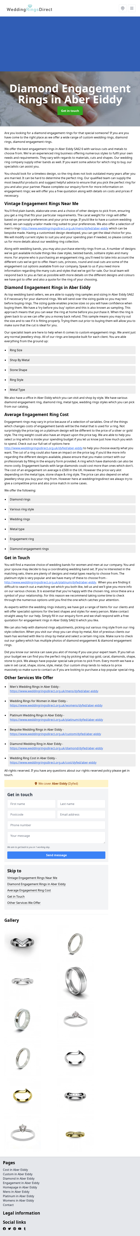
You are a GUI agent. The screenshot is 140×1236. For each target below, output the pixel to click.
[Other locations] (123, 8)
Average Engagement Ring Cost (29, 890)
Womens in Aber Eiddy (18, 1200)
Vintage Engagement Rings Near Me (32, 878)
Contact (8, 1205)
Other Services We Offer (24, 903)
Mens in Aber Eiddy (16, 1192)
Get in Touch (16, 896)
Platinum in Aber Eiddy (18, 1196)
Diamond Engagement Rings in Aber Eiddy (36, 884)
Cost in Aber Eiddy (15, 1170)
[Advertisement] (70, 44)
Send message (56, 855)
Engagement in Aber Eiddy (21, 1183)
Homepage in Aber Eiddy (20, 1187)
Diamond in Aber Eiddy (18, 1178)
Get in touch (70, 111)
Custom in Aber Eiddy (17, 1174)
